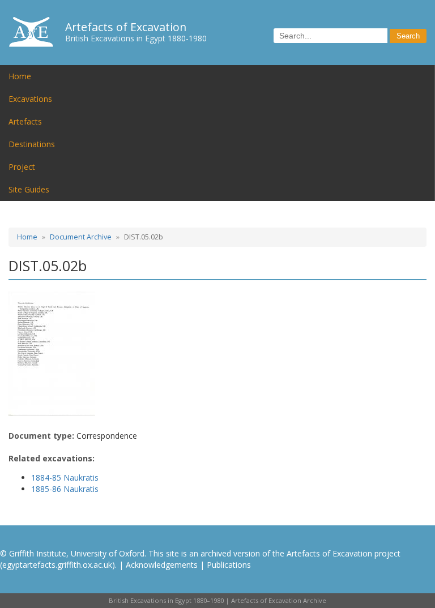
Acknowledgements (162, 564)
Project (21, 166)
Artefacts (25, 121)
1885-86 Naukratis (65, 488)
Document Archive (81, 237)
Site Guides (28, 189)
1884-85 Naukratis (65, 477)
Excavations (30, 98)
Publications (229, 564)
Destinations (31, 144)
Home (19, 76)
